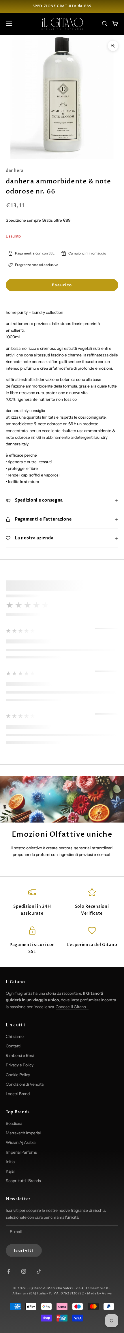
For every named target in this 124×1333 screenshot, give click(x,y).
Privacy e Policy (19, 1065)
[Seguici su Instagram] (24, 1271)
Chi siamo (15, 1036)
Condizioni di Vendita (25, 1084)
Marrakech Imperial (23, 1132)
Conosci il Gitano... (72, 1006)
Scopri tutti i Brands (23, 1180)
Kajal (10, 1171)
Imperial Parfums (21, 1152)
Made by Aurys (99, 1293)
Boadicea (14, 1123)
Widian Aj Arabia (20, 1142)
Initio (10, 1161)
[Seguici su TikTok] (39, 1271)
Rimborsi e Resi (20, 1055)
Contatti (13, 1046)
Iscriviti (23, 1250)
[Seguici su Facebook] (9, 1271)
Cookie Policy (18, 1074)
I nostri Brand (18, 1093)
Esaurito (62, 284)
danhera (15, 170)
